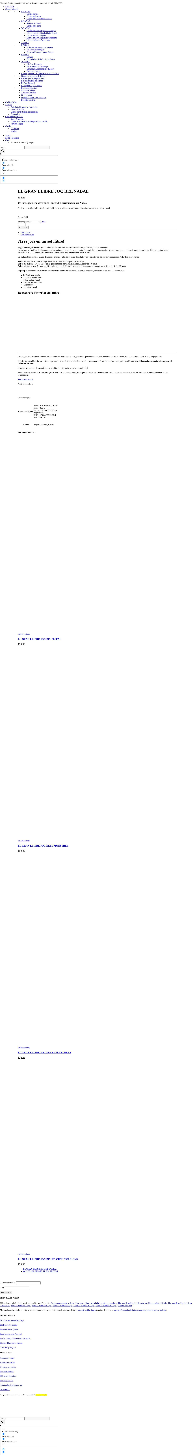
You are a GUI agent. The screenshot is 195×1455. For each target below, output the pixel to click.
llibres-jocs (79, 1303)
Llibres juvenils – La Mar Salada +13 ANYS (40, 73)
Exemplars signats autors (31, 85)
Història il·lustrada (34, 64)
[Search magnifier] (2, 151)
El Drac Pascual (28, 83)
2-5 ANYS (25, 21)
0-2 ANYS (25, 11)
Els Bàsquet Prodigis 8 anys (33, 78)
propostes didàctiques (87, 1310)
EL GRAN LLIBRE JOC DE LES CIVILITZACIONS (48, 1259)
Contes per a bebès (8, 1367)
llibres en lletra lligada (157, 1303)
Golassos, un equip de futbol (33, 76)
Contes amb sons (34, 16)
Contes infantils (11, 9)
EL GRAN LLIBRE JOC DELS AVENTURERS (44, 1052)
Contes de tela (32, 14)
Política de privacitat (124, 1414)
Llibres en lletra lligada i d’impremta (42, 38)
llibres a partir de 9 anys (62, 1305)
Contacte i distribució (14, 116)
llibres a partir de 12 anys (106, 1305)
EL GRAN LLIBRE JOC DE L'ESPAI (39, 639)
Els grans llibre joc (29, 88)
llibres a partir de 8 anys (41, 1305)
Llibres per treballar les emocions (24, 112)
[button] (8, 135)
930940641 (5, 1389)
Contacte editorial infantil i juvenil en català (29, 121)
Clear (43, 222)
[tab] (25, 232)
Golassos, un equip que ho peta (40, 47)
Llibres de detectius (8, 1376)
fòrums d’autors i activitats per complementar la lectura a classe (140, 1310)
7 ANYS (25, 42)
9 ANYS (25, 54)
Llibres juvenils (6, 1380)
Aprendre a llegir (28, 90)
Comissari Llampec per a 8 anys (40, 52)
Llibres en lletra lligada (36, 35)
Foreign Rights (17, 124)
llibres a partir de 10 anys (83, 1305)
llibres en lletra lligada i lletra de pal (132, 1303)
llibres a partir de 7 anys (21, 1305)
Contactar (99, 1414)
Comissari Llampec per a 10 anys (40, 69)
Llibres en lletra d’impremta (38, 40)
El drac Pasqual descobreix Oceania (15, 1338)
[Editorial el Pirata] (97, 12)
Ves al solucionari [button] (25, 379)
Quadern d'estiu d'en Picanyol (33, 97)
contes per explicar (109, 1303)
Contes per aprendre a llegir (62, 1303)
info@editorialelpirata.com (11, 1385)
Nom (2, 1287)
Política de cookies (163, 1414)
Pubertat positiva (33, 71)
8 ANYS (25, 45)
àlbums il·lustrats (125, 1305)
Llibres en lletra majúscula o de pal (41, 30)
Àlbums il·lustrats (34, 23)
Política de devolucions (144, 1414)
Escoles (8, 105)
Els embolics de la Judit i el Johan (41, 59)
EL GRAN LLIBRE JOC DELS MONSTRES (43, 845)
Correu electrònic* (8, 1283)
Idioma (21, 222)
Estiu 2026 (9, 7)
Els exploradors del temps (37, 66)
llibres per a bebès (92, 1303)
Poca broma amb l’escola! (11, 1334)
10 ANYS (25, 62)
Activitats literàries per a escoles (24, 107)
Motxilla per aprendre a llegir (12, 1320)
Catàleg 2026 (10, 102)
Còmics (30, 57)
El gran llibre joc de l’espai (11, 1343)
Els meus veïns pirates (9, 1329)
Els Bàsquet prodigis (35, 50)
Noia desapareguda (8, 1347)
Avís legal (109, 1414)
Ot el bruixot (26, 95)
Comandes (15, 114)
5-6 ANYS (25, 28)
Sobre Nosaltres (17, 119)
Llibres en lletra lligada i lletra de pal (42, 33)
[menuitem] (100, 135)
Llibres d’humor (7, 1371)
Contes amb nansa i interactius (39, 19)
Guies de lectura (17, 109)
